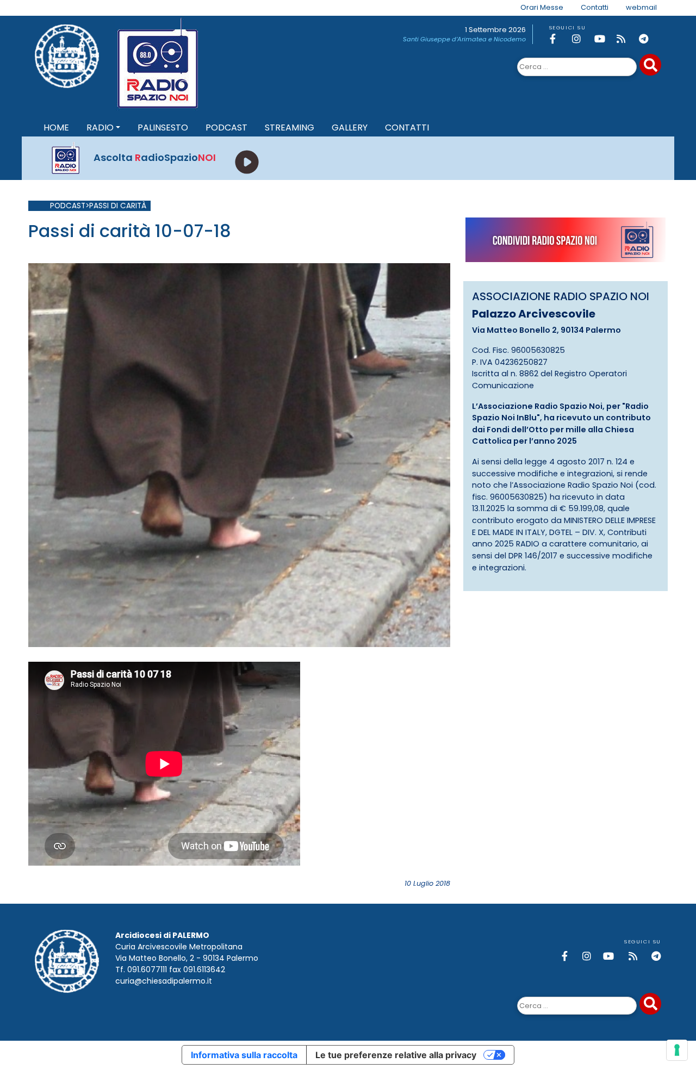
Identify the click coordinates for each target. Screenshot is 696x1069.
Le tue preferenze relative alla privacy (395, 1054)
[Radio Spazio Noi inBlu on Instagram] (581, 39)
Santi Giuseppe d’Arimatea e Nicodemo (464, 39)
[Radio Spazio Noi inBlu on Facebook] (559, 39)
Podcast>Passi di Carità (98, 206)
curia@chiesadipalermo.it (163, 980)
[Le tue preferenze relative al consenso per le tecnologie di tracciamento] (677, 1050)
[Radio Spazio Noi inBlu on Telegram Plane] (648, 39)
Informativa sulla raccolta (244, 1054)
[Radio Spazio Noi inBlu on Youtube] (603, 39)
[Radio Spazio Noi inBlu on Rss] (626, 39)
